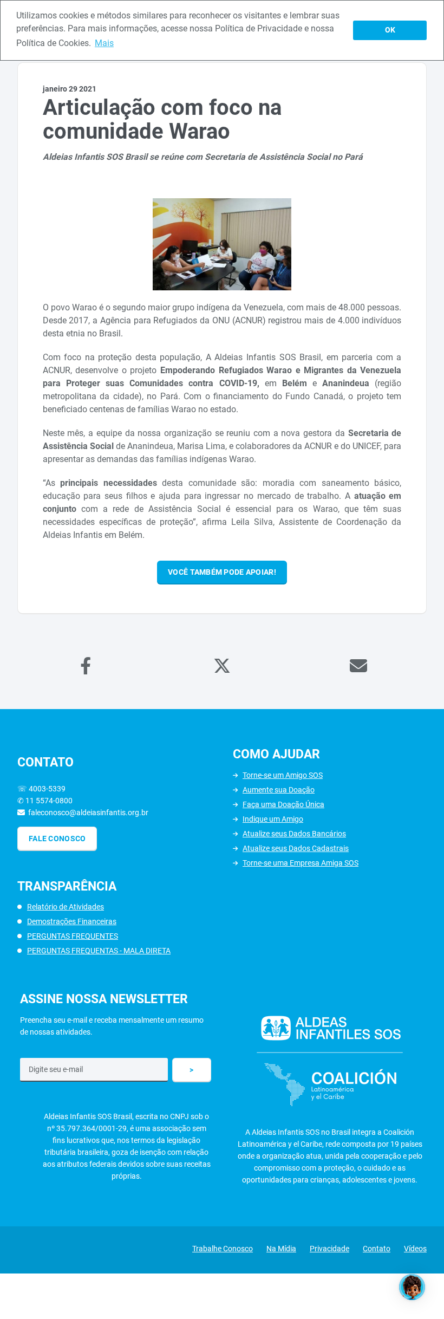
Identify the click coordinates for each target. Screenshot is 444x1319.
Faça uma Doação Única (283, 804)
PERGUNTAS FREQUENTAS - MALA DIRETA (99, 950)
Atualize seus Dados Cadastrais (296, 848)
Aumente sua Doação (279, 789)
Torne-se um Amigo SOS (283, 775)
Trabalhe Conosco (222, 1248)
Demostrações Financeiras (71, 921)
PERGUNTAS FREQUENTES (72, 936)
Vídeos (415, 1248)
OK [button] (390, 30)
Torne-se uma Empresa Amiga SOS (300, 863)
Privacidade (329, 1248)
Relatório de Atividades (65, 906)
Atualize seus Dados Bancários (294, 833)
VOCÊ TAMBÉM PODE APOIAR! (222, 572)
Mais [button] (104, 43)
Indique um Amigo (273, 819)
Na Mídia (281, 1248)
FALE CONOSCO (57, 838)
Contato (376, 1248)
